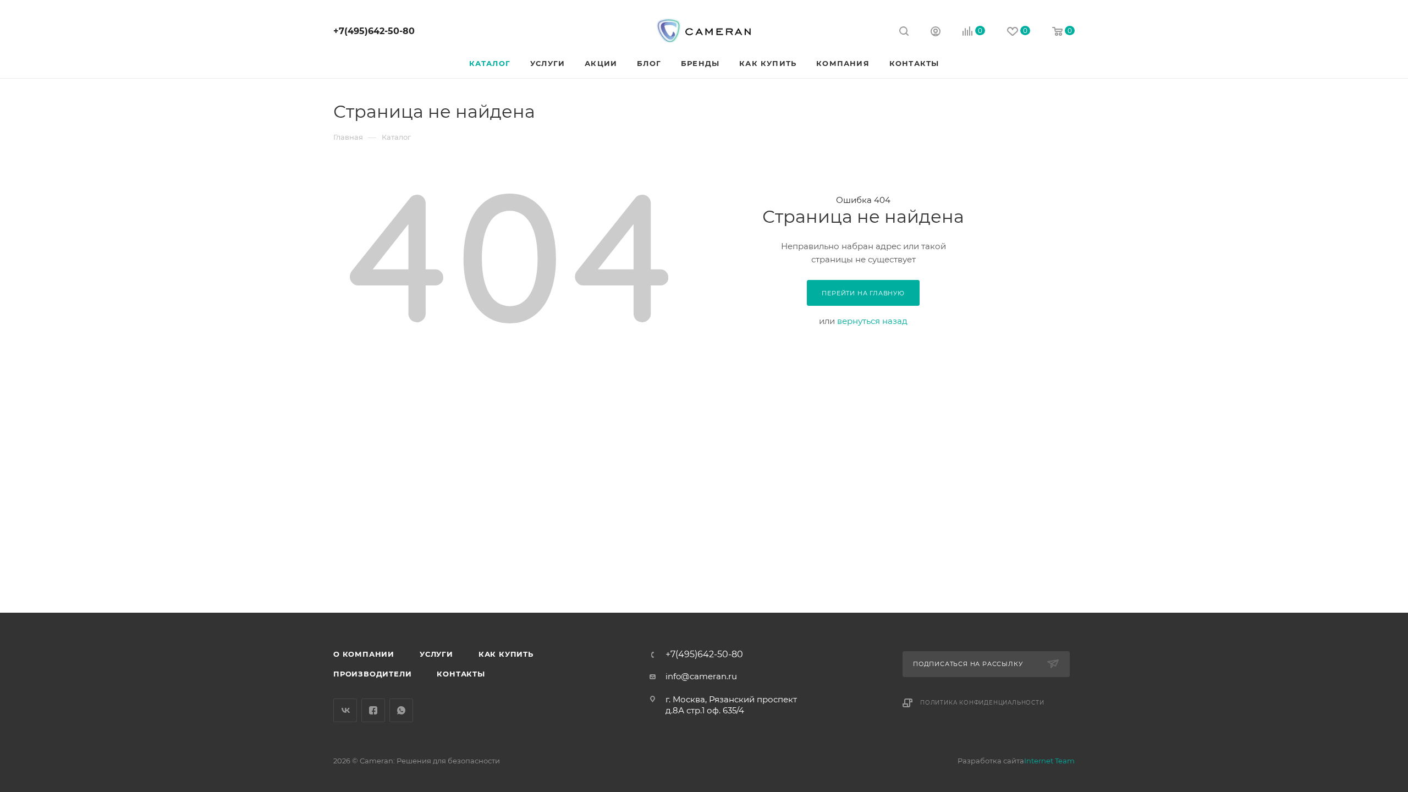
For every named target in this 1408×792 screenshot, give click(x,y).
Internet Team (1049, 760)
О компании (363, 654)
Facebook (373, 710)
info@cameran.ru (701, 676)
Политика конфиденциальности (982, 702)
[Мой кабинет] (936, 33)
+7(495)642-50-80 (374, 31)
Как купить (506, 654)
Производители (372, 673)
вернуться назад (872, 321)
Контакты (461, 673)
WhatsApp (401, 710)
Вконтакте (345, 710)
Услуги (436, 654)
